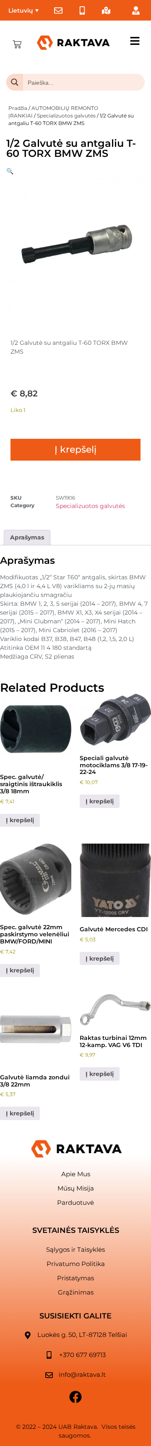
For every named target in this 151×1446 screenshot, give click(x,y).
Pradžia (17, 108)
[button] (9, 171)
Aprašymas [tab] (27, 537)
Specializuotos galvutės (66, 115)
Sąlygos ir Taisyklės (75, 1249)
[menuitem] (23, 10)
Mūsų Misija (75, 1188)
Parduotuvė (75, 1202)
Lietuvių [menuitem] (20, 10)
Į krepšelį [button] (20, 820)
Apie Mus (75, 1174)
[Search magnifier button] (14, 82)
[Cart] (17, 44)
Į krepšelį (75, 449)
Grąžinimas (76, 1292)
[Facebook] (75, 1397)
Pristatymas (75, 1278)
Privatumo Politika (76, 1264)
